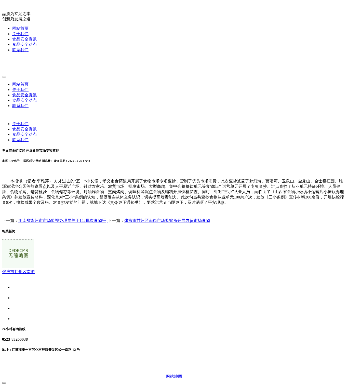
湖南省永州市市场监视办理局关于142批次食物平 (62, 220)
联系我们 (20, 50)
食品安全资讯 (24, 39)
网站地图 (174, 376)
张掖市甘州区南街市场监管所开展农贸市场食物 (167, 220)
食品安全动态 (24, 44)
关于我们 (20, 34)
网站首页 (20, 28)
